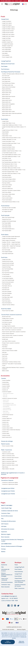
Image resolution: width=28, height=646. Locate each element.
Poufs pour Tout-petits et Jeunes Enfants (11, 190)
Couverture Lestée (6, 452)
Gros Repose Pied (6, 77)
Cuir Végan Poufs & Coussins (8, 326)
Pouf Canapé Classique (7, 251)
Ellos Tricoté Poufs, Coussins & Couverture (11, 329)
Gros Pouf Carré (5, 75)
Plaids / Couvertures (6, 450)
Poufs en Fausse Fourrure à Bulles (9, 350)
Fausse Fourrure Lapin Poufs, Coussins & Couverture (14, 331)
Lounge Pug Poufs (6, 61)
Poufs (3, 16)
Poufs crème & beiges (7, 348)
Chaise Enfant (5, 134)
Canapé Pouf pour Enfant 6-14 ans (9, 130)
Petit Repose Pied (6, 79)
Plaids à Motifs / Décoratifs (8, 468)
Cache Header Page (6, 508)
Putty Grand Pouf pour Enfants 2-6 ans (10, 201)
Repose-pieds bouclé (6, 90)
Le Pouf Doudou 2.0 (6, 276)
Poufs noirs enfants (6, 186)
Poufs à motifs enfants (7, 198)
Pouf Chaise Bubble (6, 223)
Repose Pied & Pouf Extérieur (8, 87)
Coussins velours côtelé (7, 428)
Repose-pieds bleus (6, 89)
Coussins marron (6, 420)
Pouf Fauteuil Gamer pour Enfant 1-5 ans (11, 162)
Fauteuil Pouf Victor (6, 219)
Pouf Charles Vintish (6, 226)
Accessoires (5, 376)
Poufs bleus (4, 346)
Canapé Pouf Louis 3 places (8, 36)
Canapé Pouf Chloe (6, 259)
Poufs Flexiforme (6, 299)
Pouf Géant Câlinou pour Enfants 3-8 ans (11, 167)
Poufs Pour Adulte (6, 308)
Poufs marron (5, 354)
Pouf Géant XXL (5, 287)
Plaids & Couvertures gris (7, 459)
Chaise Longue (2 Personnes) (8, 240)
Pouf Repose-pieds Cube (7, 85)
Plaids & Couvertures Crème (8, 455)
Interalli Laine (5, 339)
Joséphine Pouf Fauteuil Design (9, 221)
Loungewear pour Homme (8, 493)
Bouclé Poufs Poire (6, 316)
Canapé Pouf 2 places (7, 23)
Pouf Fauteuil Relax (6, 284)
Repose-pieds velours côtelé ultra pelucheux (12, 113)
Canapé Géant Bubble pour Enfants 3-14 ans (12, 125)
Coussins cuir (5, 389)
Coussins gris (5, 416)
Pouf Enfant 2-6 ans (6, 158)
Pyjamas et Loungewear (9, 478)
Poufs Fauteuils (5, 215)
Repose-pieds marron (7, 100)
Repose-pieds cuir (6, 94)
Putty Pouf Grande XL (7, 302)
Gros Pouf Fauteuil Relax (7, 269)
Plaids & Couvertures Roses (8, 463)
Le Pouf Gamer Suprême (7, 278)
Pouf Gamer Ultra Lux (7, 285)
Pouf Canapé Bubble (6, 47)
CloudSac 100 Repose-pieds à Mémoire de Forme (13, 73)
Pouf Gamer (4, 66)
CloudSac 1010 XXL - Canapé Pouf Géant (11, 242)
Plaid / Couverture (19, 588)
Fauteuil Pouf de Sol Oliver (8, 265)
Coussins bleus (5, 382)
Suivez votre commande (4, 579)
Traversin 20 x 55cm (6, 412)
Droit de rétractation (7, 516)
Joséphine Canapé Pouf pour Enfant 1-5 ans (11, 150)
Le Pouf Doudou (5, 274)
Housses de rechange (7, 441)
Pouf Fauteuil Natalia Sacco (8, 228)
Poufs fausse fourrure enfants (8, 181)
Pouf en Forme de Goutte (8, 282)
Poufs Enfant (4, 119)
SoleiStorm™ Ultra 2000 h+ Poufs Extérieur (11, 363)
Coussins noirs (5, 422)
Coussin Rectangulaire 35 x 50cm (8, 403)
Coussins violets (5, 433)
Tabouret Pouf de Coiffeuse (8, 304)
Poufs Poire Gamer (6, 301)
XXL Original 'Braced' (6, 211)
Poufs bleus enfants (6, 175)
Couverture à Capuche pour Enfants (10, 484)
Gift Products (4, 524)
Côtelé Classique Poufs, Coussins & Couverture (12, 328)
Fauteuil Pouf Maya (6, 267)
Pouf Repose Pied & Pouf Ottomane (10, 72)
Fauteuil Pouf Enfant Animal (8, 149)
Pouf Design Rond (6, 81)
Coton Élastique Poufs (7, 320)
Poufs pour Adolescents (7, 188)
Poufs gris (4, 352)
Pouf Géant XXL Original (7, 209)
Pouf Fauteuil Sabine (6, 230)
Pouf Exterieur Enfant (7, 160)
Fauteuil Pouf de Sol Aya (7, 261)
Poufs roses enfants (6, 192)
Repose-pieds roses (6, 107)
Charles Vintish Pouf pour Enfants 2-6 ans (11, 137)
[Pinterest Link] (15, 606)
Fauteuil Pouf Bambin (7, 145)
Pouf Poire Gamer (6, 295)
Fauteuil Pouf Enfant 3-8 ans (8, 147)
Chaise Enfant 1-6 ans (7, 135)
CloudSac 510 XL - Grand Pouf (8, 247)
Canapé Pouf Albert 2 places (8, 27)
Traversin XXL (5, 396)
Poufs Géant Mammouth (7, 253)
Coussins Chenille (6, 386)
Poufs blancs (5, 345)
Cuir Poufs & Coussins (7, 322)
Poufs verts (4, 360)
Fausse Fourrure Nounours (8, 333)
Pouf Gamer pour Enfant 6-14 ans (9, 166)
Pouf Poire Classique (6, 291)
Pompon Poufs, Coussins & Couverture (11, 343)
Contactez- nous (5, 513)
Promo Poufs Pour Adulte (8, 310)
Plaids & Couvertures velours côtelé (10, 465)
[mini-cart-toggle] (26, 4)
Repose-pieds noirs (6, 102)
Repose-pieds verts (6, 115)
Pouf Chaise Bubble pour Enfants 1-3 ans (11, 156)
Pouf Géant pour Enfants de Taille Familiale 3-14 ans (13, 169)
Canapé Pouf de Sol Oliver (8, 32)
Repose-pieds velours (7, 109)
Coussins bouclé (5, 384)
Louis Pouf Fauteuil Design (8, 280)
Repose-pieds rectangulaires (8, 104)
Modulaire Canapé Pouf (7, 45)
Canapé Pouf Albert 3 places (8, 28)
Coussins (3, 378)
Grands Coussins (5, 411)
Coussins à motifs (6, 435)
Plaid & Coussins (5, 444)
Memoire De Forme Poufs (8, 63)
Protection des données (8, 629)
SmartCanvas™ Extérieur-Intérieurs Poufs (11, 361)
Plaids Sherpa (5, 467)
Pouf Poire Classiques (7, 293)
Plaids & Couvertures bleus (8, 453)
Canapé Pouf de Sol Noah (8, 30)
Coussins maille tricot (7, 418)
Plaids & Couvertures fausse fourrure (10, 457)
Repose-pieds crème (6, 92)
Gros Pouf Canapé (6, 249)
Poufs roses (4, 358)
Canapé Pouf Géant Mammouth (9, 238)
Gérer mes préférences (21, 642)
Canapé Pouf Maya (6, 38)
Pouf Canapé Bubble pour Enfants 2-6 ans (11, 154)
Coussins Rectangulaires (7, 408)
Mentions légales (6, 534)
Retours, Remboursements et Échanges (11, 546)
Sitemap (3, 549)
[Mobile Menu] (2, 4)
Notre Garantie (5, 537)
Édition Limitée (5, 370)
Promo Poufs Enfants (7, 199)
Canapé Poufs (5, 19)
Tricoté (3, 365)
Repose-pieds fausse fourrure (8, 96)
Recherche (4, 565)
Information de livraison (7, 529)
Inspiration (4, 531)
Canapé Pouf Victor (6, 40)
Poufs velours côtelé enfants (8, 194)
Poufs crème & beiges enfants (9, 179)
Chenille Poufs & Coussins (8, 318)
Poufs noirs (4, 356)
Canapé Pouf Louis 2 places (8, 34)
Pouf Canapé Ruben (6, 49)
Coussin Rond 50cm (6, 406)
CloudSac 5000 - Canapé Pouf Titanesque (11, 246)
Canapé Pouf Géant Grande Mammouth (11, 236)
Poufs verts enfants (6, 196)
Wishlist (3, 551)
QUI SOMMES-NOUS (6, 543)
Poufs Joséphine (5, 55)
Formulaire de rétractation (8, 521)
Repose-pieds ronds (6, 106)
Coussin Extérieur (6, 401)
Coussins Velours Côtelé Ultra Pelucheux (11, 429)
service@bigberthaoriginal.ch (9, 596)
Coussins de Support (6, 391)
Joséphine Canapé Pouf (7, 42)
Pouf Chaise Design (6, 225)
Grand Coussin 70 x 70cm (7, 409)
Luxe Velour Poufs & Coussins (8, 341)
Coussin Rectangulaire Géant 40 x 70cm (9, 404)
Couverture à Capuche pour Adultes (10, 482)
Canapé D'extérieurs (6, 21)
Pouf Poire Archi (5, 289)
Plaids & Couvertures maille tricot (9, 461)
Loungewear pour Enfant (7, 488)
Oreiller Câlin (5, 395)
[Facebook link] (9, 606)
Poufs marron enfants (7, 184)
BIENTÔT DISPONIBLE (6, 505)
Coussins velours (6, 426)
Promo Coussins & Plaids (7, 446)
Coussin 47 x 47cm (6, 400)
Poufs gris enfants (6, 183)
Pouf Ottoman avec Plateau (8, 83)
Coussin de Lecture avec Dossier (8, 393)
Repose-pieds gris (6, 98)
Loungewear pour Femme (8, 491)
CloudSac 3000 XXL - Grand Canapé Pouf (11, 244)
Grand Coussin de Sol (6, 437)
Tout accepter (8, 642)
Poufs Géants (4, 234)
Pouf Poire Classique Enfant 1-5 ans (10, 171)
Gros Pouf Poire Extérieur (7, 272)
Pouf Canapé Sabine (6, 51)
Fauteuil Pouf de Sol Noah (8, 263)
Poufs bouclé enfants (7, 177)
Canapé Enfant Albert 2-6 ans (8, 123)
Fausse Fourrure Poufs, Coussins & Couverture (12, 335)
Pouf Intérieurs (5, 69)
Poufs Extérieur (5, 205)
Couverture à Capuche (7, 480)
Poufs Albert (5, 53)
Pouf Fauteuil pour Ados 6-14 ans (9, 164)
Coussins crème (5, 388)
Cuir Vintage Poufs (6, 324)
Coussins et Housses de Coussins (9, 398)
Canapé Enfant (5, 121)
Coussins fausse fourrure (7, 414)
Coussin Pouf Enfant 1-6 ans (8, 141)
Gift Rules (3, 526)
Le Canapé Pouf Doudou (7, 44)
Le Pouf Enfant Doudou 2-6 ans (9, 152)
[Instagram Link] (12, 606)
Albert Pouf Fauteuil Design (8, 217)
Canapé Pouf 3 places (7, 25)
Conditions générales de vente (9, 510)
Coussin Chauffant (6, 380)
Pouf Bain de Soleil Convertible (9, 207)
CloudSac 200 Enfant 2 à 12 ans (9, 139)
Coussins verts (5, 431)
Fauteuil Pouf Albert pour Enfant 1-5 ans (11, 143)
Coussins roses (5, 424)
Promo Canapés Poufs (7, 57)
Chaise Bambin (5, 132)
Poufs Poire (4, 257)
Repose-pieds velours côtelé (8, 111)
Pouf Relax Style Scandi (7, 297)
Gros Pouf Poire (5, 270)
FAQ (2, 518)
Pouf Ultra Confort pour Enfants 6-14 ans (11, 173)
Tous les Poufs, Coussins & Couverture (11, 314)
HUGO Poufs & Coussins (7, 337)
